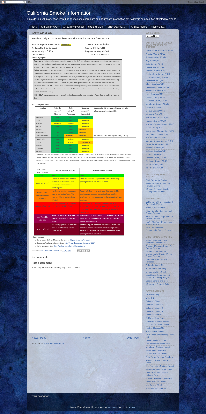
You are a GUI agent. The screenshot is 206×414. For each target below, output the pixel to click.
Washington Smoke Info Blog (158, 284)
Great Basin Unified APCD (157, 87)
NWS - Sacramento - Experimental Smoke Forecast (159, 229)
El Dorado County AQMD (157, 77)
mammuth (112, 407)
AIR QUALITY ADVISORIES (73, 27)
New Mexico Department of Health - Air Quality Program (158, 276)
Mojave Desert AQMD (155, 111)
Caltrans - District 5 (154, 311)
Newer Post (39, 337)
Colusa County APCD (155, 71)
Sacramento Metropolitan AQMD (160, 131)
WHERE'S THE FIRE (139, 27)
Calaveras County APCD (156, 67)
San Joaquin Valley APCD (157, 138)
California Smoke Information (59, 13)
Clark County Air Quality (156, 180)
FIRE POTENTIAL (158, 27)
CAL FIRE (150, 298)
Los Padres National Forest (158, 344)
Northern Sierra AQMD (156, 121)
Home (86, 337)
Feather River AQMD (155, 81)
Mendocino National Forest (158, 347)
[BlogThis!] (80, 250)
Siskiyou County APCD (156, 151)
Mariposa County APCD (156, 101)
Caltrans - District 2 (154, 305)
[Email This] (78, 250)
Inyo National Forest (155, 331)
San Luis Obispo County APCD (159, 141)
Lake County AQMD (154, 94)
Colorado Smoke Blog (155, 265)
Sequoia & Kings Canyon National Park (157, 374)
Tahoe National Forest (156, 382)
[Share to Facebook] (86, 250)
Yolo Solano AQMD (154, 385)
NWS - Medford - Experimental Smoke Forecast (159, 223)
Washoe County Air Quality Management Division (157, 190)
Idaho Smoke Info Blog (156, 269)
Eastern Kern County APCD (158, 74)
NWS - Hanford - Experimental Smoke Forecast (159, 217)
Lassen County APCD (155, 97)
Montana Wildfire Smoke (156, 272)
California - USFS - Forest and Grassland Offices (159, 203)
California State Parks (155, 318)
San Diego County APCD (157, 134)
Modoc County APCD (155, 107)
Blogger (132, 407)
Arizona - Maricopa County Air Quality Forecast (159, 247)
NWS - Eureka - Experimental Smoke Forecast (159, 212)
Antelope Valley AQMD (156, 57)
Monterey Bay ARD (154, 114)
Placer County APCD (155, 128)
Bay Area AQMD (153, 61)
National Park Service (155, 208)
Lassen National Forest (156, 340)
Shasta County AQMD (155, 148)
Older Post (133, 337)
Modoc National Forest (156, 350)
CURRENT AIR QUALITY (50, 27)
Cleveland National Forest (157, 321)
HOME (34, 27)
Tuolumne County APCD (156, 161)
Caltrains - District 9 (154, 315)
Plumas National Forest (156, 354)
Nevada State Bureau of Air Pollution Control (158, 185)
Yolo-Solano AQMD (154, 168)
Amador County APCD (155, 54)
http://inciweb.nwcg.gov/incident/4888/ (80, 243)
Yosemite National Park (156, 388)
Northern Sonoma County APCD (160, 124)
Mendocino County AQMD (157, 104)
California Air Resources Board (159, 51)
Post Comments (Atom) (54, 343)
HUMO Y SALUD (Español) (117, 27)
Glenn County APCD (155, 84)
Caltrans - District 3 (154, 308)
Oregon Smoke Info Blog (157, 281)
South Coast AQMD (154, 154)
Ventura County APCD (155, 164)
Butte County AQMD (155, 64)
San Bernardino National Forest (160, 366)
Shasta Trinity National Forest (159, 378)
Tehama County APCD (156, 158)
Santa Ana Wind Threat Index (159, 369)
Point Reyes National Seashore (159, 357)
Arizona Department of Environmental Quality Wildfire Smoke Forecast (159, 254)
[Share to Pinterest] (88, 250)
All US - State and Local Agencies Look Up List (156, 241)
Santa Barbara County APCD (158, 144)
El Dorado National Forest (157, 325)
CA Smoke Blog (152, 295)
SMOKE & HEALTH (95, 27)
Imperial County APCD (156, 91)
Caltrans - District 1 (154, 301)
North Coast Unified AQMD (157, 118)
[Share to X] (83, 250)
